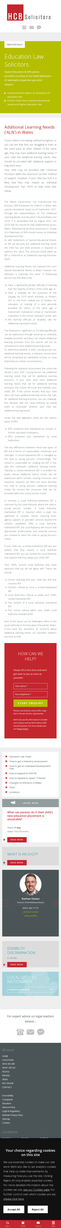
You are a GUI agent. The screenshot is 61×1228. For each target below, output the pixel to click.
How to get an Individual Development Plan (30, 767)
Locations (14, 792)
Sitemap (6, 1118)
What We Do (8, 1067)
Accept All (14, 1209)
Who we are (8, 1063)
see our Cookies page (36, 1189)
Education (6, 1103)
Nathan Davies (31, 898)
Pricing (6, 1075)
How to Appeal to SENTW (23, 773)
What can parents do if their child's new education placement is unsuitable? (30, 815)
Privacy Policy (22, 729)
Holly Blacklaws (21, 831)
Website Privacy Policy (12, 1115)
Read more (17, 964)
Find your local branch (19, 989)
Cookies (6, 1122)
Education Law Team (20, 756)
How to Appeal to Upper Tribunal (27, 778)
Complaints (7, 1099)
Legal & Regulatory (11, 1111)
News (5, 1079)
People (5, 1071)
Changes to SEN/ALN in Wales (25, 783)
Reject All (38, 1209)
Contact (7, 1087)
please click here (13, 1199)
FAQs (12, 787)
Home (5, 1056)
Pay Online (7, 1083)
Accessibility (7, 1095)
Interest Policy (8, 1107)
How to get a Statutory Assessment (28, 761)
